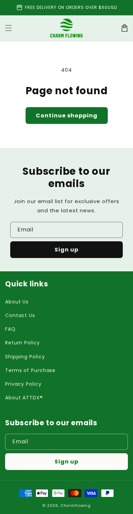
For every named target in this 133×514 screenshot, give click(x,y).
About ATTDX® (24, 397)
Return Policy (22, 342)
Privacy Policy (23, 384)
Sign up (66, 250)
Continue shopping (67, 115)
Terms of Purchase (30, 370)
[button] (8, 27)
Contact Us (20, 315)
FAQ (10, 329)
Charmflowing (75, 505)
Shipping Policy (25, 356)
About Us (17, 301)
